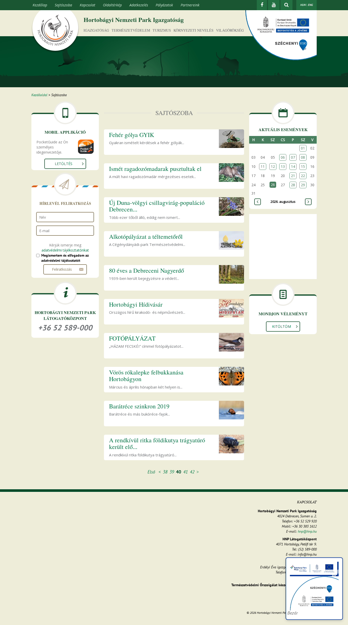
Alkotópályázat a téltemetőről (146, 236)
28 (293, 184)
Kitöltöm (281, 326)
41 (185, 472)
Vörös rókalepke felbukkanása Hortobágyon (146, 375)
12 (273, 166)
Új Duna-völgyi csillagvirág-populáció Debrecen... (157, 205)
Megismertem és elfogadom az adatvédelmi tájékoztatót (65, 258)
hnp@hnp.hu (307, 531)
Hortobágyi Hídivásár (136, 304)
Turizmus (162, 30)
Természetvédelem (131, 30)
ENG (310, 5)
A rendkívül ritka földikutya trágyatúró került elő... (157, 443)
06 (283, 157)
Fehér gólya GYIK (131, 135)
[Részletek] (231, 138)
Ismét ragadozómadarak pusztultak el (155, 169)
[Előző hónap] (257, 201)
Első (151, 472)
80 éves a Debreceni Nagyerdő (146, 270)
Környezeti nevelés (193, 30)
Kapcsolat (87, 5)
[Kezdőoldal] (55, 31)
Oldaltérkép (112, 5)
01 (303, 148)
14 (293, 166)
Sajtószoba (63, 5)
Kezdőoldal (39, 95)
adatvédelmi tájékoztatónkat (65, 250)
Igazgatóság (96, 30)
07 (293, 157)
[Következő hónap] (308, 201)
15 (303, 166)
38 (165, 472)
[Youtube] (274, 5)
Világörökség (230, 30)
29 (303, 184)
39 (171, 472)
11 (263, 166)
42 (192, 472)
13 (283, 166)
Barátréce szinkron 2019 (139, 406)
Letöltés (63, 163)
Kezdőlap (40, 5)
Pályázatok (164, 5)
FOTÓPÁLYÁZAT (132, 338)
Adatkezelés (138, 5)
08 (303, 157)
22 (303, 175)
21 (293, 175)
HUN (302, 5)
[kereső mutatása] (286, 5)
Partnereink (190, 5)
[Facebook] (262, 5)
